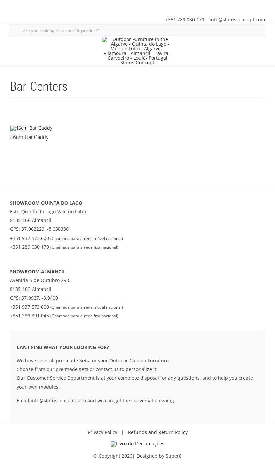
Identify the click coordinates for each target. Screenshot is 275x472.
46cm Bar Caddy (29, 137)
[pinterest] (55, 6)
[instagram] (44, 6)
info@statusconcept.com (237, 19)
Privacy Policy (102, 432)
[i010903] (137, 443)
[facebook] (12, 6)
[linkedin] (34, 6)
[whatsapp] (66, 6)
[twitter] (23, 6)
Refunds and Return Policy (158, 432)
